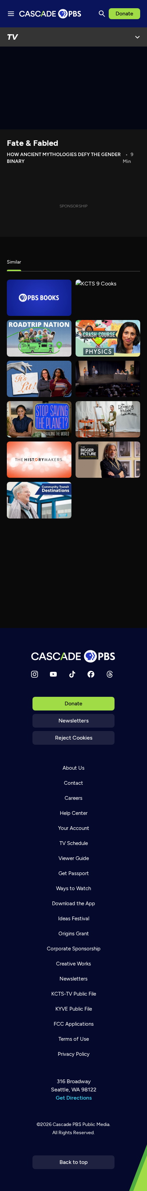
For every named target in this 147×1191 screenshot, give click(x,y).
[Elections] (108, 379)
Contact (73, 783)
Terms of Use (73, 1039)
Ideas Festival (73, 918)
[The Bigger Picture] (108, 459)
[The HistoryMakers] (39, 459)
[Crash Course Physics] (108, 338)
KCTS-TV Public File (73, 994)
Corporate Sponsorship (74, 949)
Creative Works (73, 964)
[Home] (73, 656)
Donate (124, 13)
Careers (73, 798)
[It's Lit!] (39, 379)
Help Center (74, 813)
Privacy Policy (74, 1054)
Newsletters (73, 720)
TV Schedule (73, 843)
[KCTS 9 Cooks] (108, 298)
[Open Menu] (137, 37)
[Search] (102, 14)
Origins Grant (73, 934)
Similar (14, 262)
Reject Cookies (73, 737)
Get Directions (74, 1097)
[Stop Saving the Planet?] (39, 419)
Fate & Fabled (32, 143)
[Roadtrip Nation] (39, 338)
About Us (73, 768)
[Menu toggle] (11, 14)
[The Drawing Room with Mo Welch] (108, 419)
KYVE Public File (73, 1009)
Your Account (73, 828)
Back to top (73, 1162)
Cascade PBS (67, 1124)
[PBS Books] (39, 298)
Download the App (73, 903)
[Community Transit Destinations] (39, 500)
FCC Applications (74, 1024)
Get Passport (73, 873)
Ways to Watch (73, 888)
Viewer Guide (73, 858)
